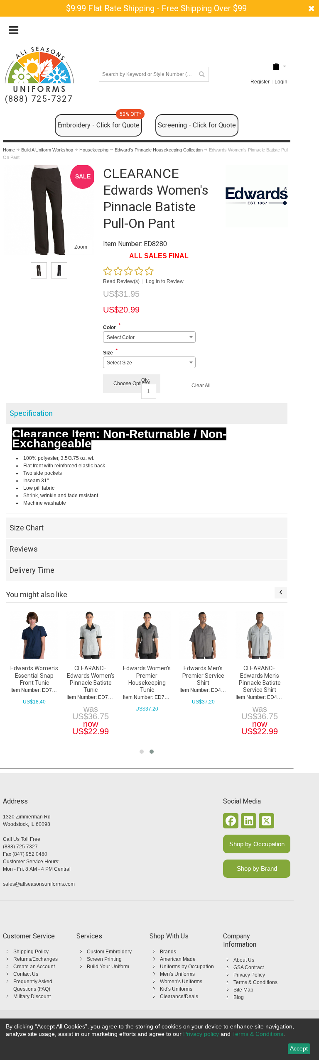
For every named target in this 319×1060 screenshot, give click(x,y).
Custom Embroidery (109, 952)
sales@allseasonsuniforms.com (39, 884)
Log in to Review (165, 281)
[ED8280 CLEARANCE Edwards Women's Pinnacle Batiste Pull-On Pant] (38, 270)
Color (109, 327)
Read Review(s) (121, 281)
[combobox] (149, 337)
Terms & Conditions (255, 982)
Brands (168, 952)
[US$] (276, 66)
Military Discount (32, 996)
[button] (142, 751)
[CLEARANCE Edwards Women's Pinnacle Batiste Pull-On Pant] (49, 169)
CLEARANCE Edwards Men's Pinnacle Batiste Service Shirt (260, 679)
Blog (238, 997)
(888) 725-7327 (39, 99)
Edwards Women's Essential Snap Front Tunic (34, 675)
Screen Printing (104, 959)
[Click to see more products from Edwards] (256, 196)
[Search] (201, 74)
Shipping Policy (31, 952)
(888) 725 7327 (20, 847)
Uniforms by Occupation (187, 967)
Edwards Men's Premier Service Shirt (203, 675)
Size (108, 353)
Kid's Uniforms (176, 989)
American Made (178, 959)
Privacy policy (201, 1034)
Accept (299, 1048)
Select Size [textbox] (119, 363)
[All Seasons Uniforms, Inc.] (39, 69)
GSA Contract (248, 967)
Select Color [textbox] (121, 337)
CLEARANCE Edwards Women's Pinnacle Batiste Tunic (91, 679)
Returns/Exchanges (35, 959)
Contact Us (25, 974)
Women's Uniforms (181, 981)
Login (281, 82)
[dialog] (159, 1039)
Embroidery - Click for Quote (99, 121)
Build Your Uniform (108, 967)
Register (260, 82)
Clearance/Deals (179, 996)
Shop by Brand (257, 868)
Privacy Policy (249, 975)
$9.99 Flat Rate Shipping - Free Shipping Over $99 (156, 8)
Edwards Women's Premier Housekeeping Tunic (147, 679)
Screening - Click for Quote (197, 125)
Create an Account (34, 967)
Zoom (80, 247)
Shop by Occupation (257, 844)
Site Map (243, 990)
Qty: (145, 380)
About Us (243, 960)
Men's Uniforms (177, 974)
